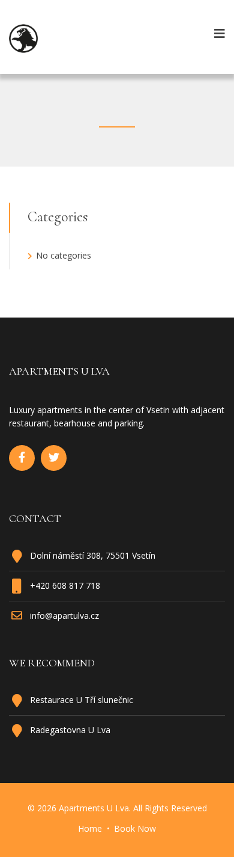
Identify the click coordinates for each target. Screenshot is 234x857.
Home (90, 828)
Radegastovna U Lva (70, 730)
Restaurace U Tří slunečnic (81, 699)
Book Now (135, 828)
